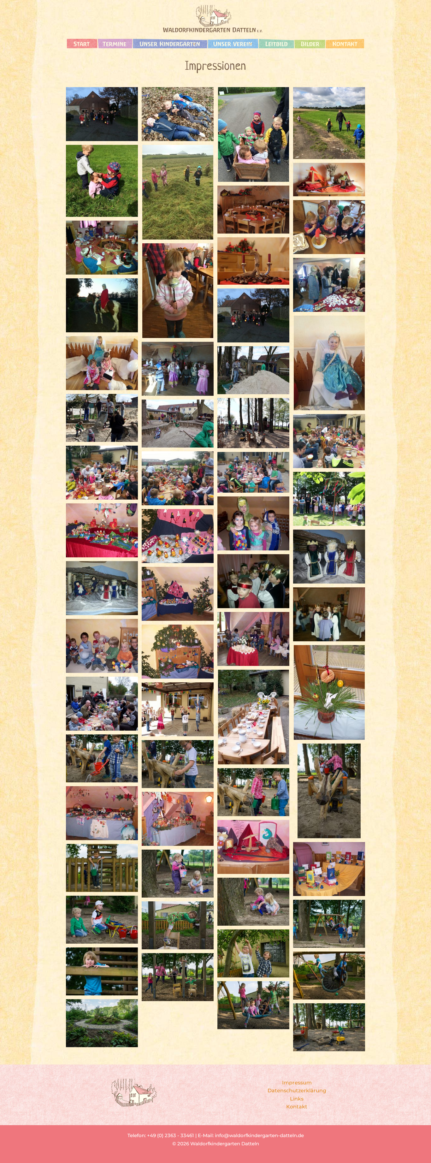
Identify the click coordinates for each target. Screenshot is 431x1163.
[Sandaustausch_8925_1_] (253, 423)
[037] (253, 472)
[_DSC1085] (253, 792)
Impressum (297, 1083)
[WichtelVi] (329, 363)
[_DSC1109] (178, 764)
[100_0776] (102, 704)
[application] (193, 43)
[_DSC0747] (329, 976)
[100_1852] (178, 652)
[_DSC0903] (102, 920)
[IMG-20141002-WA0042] (102, 248)
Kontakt (296, 1107)
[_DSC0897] (329, 924)
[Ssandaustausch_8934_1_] (253, 370)
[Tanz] (329, 614)
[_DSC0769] (253, 953)
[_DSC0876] (102, 971)
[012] (178, 290)
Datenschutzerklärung (297, 1091)
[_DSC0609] (253, 1005)
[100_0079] (178, 709)
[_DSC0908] (253, 902)
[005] (178, 192)
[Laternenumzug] (102, 114)
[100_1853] (178, 594)
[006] (102, 181)
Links (297, 1099)
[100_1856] (178, 536)
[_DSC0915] (178, 874)
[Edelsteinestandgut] (329, 285)
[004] (102, 473)
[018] (329, 227)
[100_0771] (253, 717)
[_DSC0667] (102, 1023)
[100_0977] (329, 692)
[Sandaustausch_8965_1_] (102, 418)
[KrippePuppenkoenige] (102, 588)
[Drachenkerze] (253, 261)
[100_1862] (102, 530)
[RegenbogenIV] (178, 369)
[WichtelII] (102, 363)
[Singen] (253, 581)
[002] (329, 441)
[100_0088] (329, 869)
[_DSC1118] (102, 758)
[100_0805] (178, 819)
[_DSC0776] (178, 925)
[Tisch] (253, 210)
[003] (178, 478)
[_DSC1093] (329, 791)
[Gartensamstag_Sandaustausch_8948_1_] (178, 424)
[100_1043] (329, 499)
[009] (253, 134)
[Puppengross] (329, 557)
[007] (329, 123)
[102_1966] (253, 639)
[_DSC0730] (178, 977)
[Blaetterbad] (178, 114)
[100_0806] (102, 813)
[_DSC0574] (329, 1027)
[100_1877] (253, 523)
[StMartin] (102, 305)
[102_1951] (102, 646)
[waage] (329, 179)
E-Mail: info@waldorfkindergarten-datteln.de (251, 1135)
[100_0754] (253, 847)
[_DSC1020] (102, 868)
